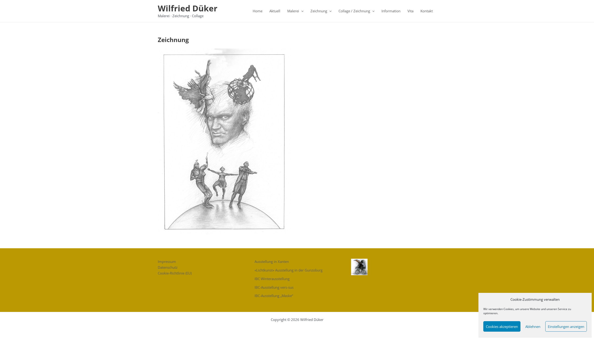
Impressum (167, 261)
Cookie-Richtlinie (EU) (175, 273)
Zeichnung (318, 11)
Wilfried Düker (187, 8)
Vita (410, 11)
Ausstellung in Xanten (272, 261)
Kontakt (426, 11)
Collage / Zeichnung (354, 11)
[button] (301, 11)
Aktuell (274, 11)
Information (390, 11)
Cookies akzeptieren (502, 326)
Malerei (293, 11)
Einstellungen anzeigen (566, 326)
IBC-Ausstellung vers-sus (274, 287)
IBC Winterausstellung (272, 278)
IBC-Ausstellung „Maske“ (274, 295)
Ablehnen (532, 326)
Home (257, 11)
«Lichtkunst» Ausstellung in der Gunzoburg (289, 270)
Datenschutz (168, 267)
